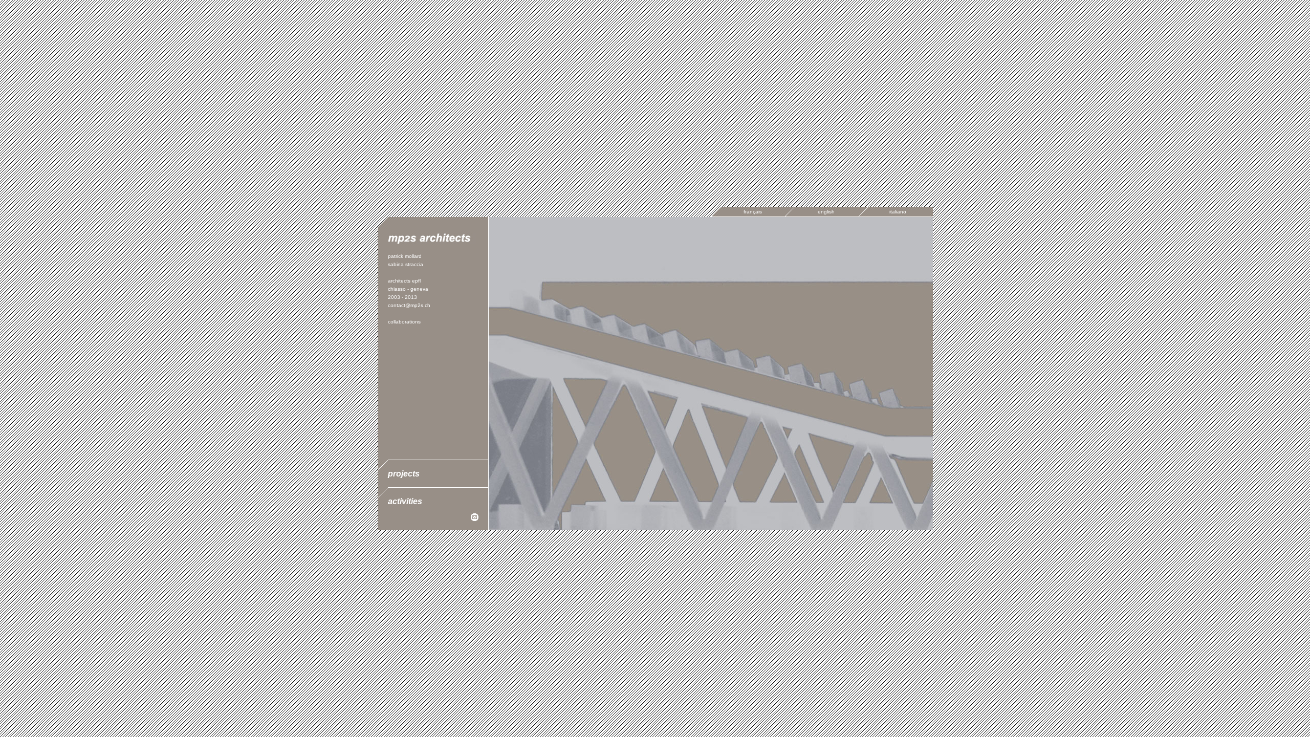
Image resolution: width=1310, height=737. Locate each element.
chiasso (397, 289)
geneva (419, 289)
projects (404, 473)
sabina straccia (405, 264)
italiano (897, 211)
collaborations (404, 321)
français (753, 211)
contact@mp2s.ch (409, 305)
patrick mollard (405, 256)
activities (405, 501)
